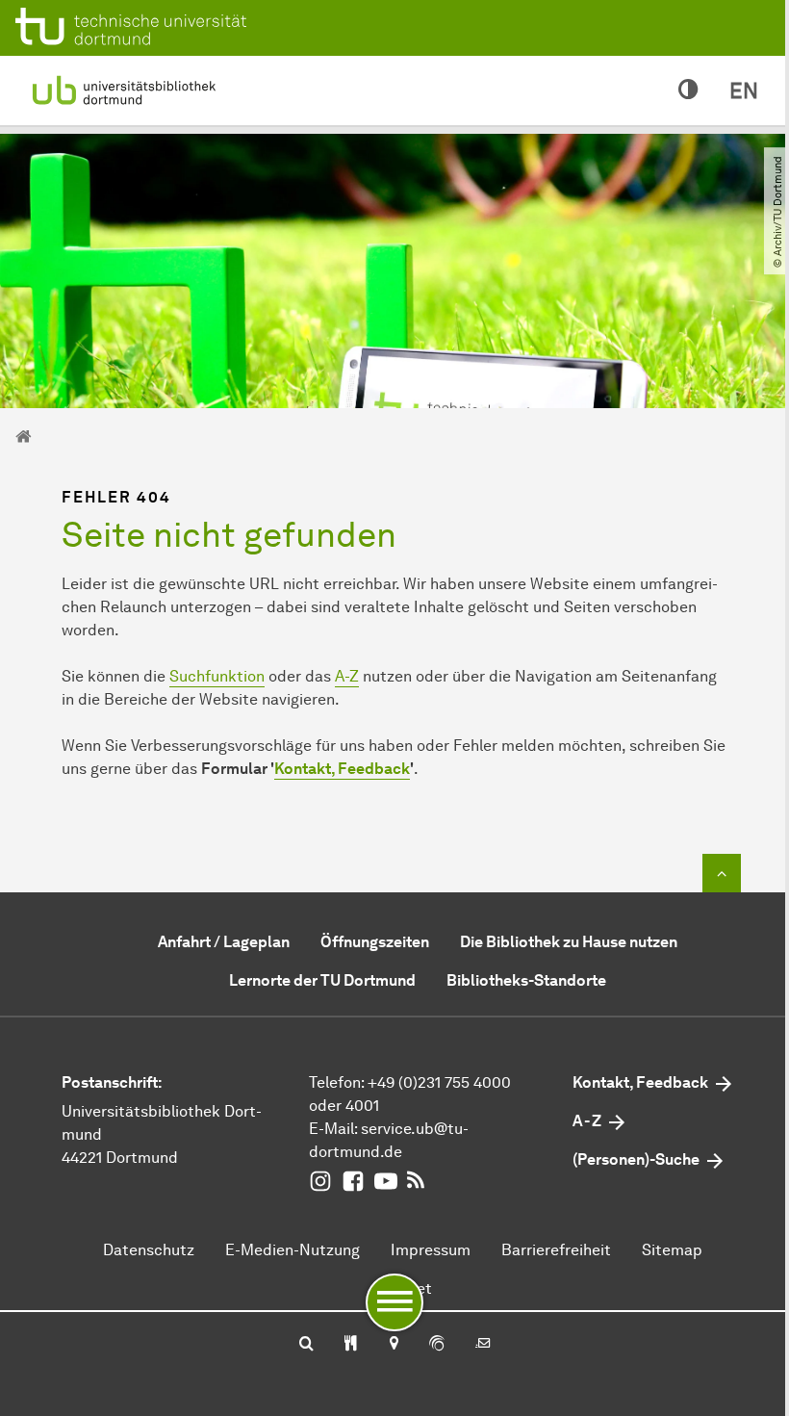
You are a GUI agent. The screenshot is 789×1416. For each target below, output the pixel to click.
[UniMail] (483, 1344)
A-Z (347, 676)
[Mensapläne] (350, 1344)
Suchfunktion (217, 676)
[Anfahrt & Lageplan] (393, 1344)
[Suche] (306, 1344)
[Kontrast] (688, 90)
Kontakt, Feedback (342, 768)
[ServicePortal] (437, 1344)
